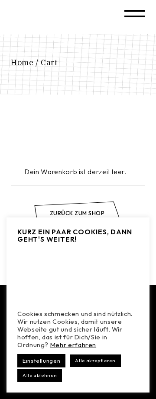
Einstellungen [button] (41, 360)
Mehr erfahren (73, 345)
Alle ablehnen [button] (40, 375)
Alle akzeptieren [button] (95, 361)
